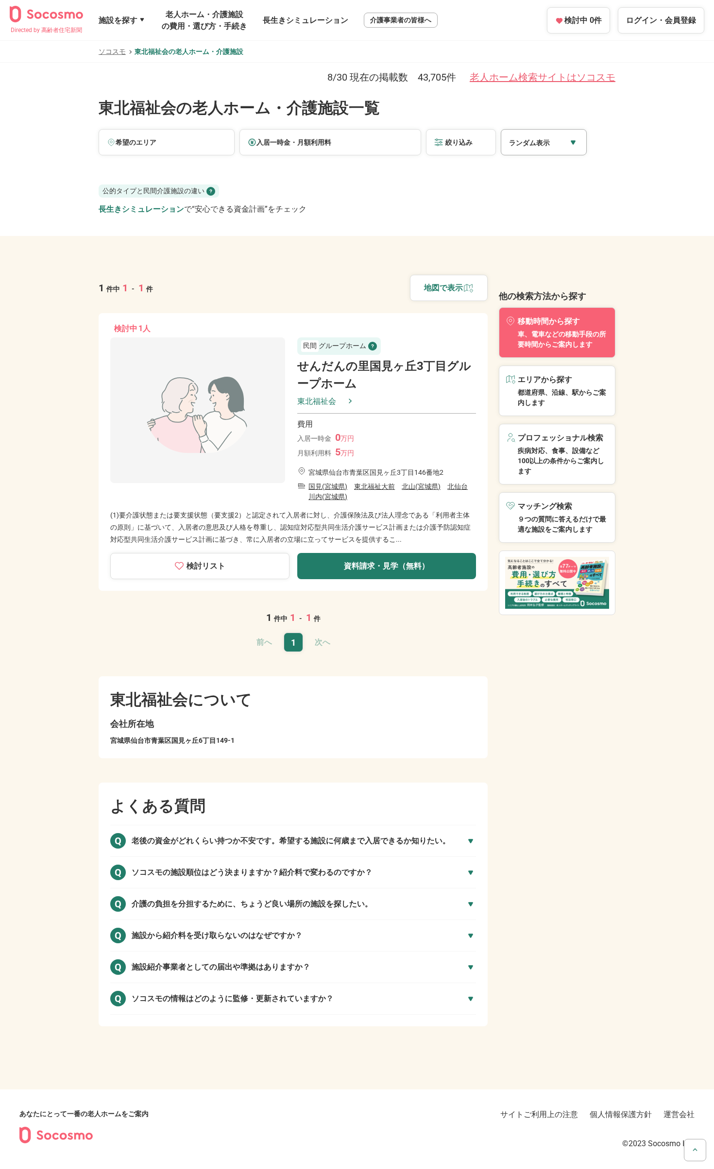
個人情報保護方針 (621, 1114)
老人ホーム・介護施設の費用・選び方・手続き (204, 20)
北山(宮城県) (421, 486)
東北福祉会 (316, 401)
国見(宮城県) (327, 486)
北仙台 (457, 486)
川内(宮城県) (327, 497)
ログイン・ (661, 20)
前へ (264, 642)
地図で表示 (443, 287)
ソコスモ (112, 51)
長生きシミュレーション (305, 20)
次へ (322, 642)
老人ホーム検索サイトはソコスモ (542, 77)
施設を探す (118, 20)
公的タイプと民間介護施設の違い (153, 191)
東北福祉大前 (374, 486)
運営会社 (679, 1114)
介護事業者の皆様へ (400, 20)
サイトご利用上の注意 (539, 1114)
